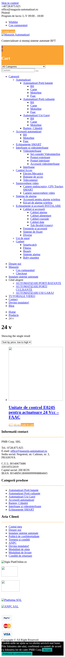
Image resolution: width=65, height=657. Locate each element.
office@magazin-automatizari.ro (28, 450)
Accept (47, 650)
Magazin (14, 266)
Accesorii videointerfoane (45, 163)
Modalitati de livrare (20, 552)
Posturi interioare (40, 160)
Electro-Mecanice (33, 173)
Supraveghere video (27, 183)
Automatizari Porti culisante (39, 99)
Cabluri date (37, 222)
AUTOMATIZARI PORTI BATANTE (38, 283)
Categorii (14, 76)
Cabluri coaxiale (39, 218)
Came (33, 89)
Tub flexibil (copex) (41, 225)
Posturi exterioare (40, 157)
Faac (33, 95)
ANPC (13, 542)
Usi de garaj (23, 238)
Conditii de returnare (20, 555)
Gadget (20, 241)
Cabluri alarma (38, 212)
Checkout (21, 273)
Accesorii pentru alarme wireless (41, 199)
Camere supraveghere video (39, 192)
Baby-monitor (31, 257)
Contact (13, 299)
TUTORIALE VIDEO (22, 296)
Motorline (36, 92)
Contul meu (8, 31)
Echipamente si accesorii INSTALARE (38, 205)
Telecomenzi (30, 180)
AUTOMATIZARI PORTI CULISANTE (31, 288)
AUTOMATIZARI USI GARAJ (35, 292)
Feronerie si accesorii (35, 228)
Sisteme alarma (31, 254)
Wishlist (13, 22)
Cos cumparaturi (18, 25)
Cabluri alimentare (40, 215)
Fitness (27, 247)
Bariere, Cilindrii (32, 128)
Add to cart (27, 424)
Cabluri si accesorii (34, 209)
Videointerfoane (32, 150)
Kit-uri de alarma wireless (37, 202)
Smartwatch (30, 244)
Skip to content (10, 2)
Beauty (27, 251)
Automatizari (23, 79)
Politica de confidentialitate (17, 653)
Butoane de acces (33, 176)
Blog (11, 305)
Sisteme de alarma (26, 196)
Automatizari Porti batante (38, 82)
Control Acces (24, 170)
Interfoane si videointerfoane (32, 147)
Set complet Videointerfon (45, 154)
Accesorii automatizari (28, 131)
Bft (32, 86)
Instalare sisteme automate (23, 276)
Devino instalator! (19, 302)
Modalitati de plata (19, 549)
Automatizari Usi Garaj (36, 115)
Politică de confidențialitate (24, 536)
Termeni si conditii (19, 539)
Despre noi (15, 263)
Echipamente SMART (28, 144)
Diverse (27, 234)
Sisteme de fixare (33, 231)
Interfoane (29, 167)
